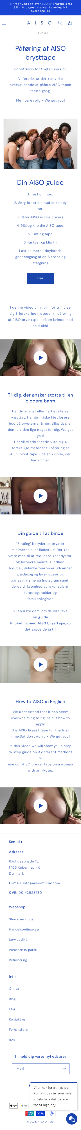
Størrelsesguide (21, 919)
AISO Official (46, 1121)
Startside (43, 33)
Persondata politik (23, 950)
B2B (12, 1040)
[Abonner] (64, 1068)
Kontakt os (17, 1019)
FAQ (12, 1009)
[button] (60, 23)
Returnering (18, 960)
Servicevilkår (19, 940)
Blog (12, 999)
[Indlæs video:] (40, 357)
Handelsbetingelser (24, 929)
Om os (14, 988)
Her (40, 278)
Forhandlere (18, 1030)
